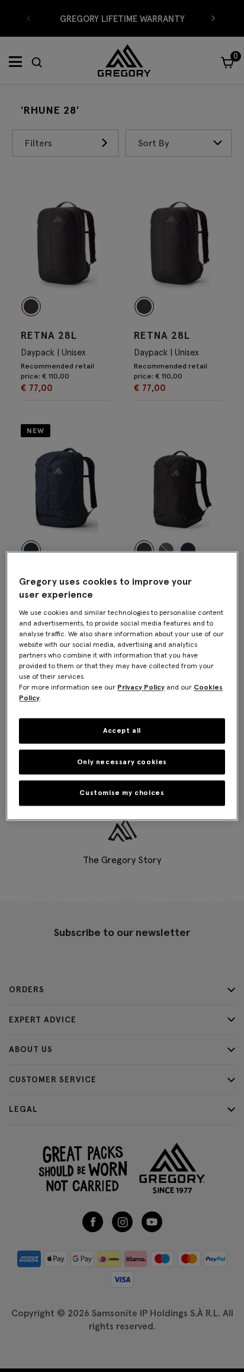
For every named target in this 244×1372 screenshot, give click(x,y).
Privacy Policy (141, 686)
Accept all (122, 730)
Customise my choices (121, 792)
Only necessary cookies (122, 761)
